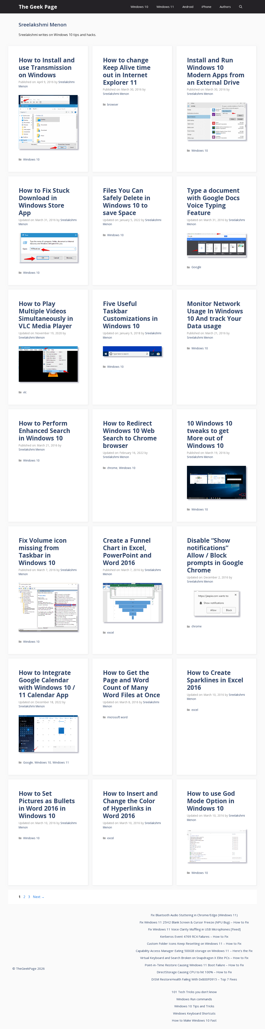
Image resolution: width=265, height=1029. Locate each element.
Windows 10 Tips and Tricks (194, 1006)
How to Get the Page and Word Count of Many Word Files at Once (131, 683)
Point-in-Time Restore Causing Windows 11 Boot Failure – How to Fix (194, 965)
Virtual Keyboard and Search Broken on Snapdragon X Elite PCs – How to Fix (194, 958)
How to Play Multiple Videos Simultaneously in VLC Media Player (46, 314)
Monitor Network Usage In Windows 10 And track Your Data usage (215, 314)
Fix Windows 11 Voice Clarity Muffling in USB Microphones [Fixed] (194, 929)
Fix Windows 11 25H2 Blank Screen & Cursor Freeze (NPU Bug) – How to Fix (194, 922)
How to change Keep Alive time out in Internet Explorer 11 (127, 71)
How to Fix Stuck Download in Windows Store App (44, 201)
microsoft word (117, 717)
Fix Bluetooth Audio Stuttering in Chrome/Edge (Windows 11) (194, 915)
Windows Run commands (194, 999)
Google (196, 267)
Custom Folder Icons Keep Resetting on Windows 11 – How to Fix (194, 943)
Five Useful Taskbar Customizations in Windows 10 (130, 314)
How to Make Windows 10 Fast (194, 1020)
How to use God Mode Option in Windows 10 (211, 800)
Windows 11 (165, 7)
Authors (225, 7)
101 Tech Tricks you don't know (194, 992)
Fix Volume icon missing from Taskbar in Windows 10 (43, 551)
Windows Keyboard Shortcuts (194, 1013)
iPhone (206, 7)
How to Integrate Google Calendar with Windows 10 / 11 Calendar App (47, 683)
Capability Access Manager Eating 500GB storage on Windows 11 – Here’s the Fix (194, 951)
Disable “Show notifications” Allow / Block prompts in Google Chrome (215, 555)
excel (110, 632)
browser (112, 104)
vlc (24, 392)
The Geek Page (38, 6)
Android (187, 7)
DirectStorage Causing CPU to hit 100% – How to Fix (194, 972)
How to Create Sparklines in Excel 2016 (215, 680)
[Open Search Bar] (240, 6)
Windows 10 (139, 7)
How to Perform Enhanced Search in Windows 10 (44, 430)
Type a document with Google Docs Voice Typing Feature (213, 201)
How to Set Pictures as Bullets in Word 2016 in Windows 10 (47, 804)
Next (39, 897)
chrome (112, 468)
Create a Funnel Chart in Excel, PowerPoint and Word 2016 (127, 551)
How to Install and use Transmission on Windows (47, 67)
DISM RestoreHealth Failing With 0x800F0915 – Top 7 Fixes (194, 979)
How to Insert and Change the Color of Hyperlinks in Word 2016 (130, 804)
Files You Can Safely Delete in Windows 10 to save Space (126, 201)
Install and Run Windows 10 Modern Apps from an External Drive (216, 71)
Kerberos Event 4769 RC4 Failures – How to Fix (194, 936)
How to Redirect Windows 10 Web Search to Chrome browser (130, 434)
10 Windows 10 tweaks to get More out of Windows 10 (209, 434)
